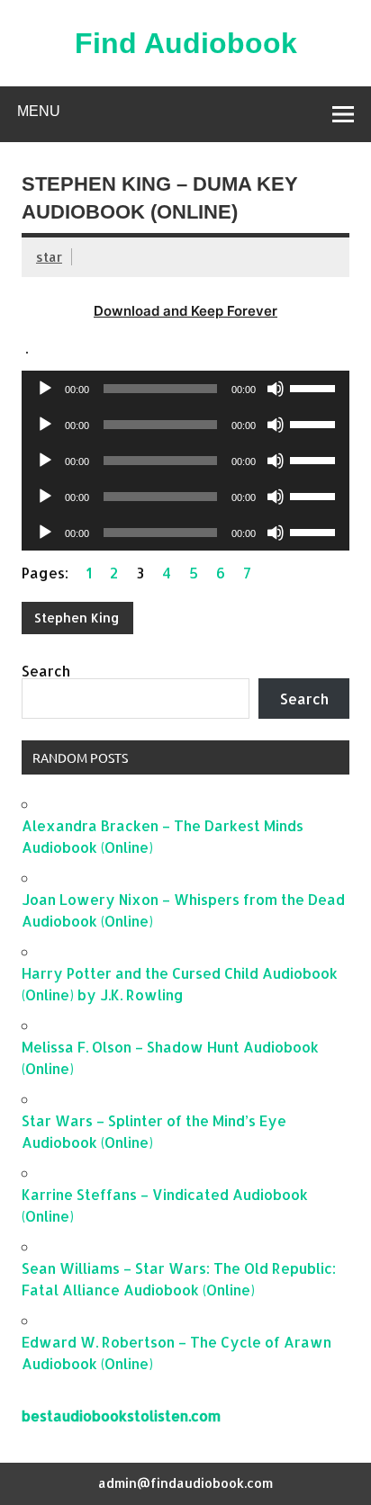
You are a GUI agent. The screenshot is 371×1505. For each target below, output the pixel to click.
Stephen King (77, 617)
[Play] (45, 389)
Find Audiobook (186, 43)
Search (46, 670)
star (49, 256)
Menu (38, 111)
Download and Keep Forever (185, 310)
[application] (185, 389)
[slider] (315, 387)
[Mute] (276, 389)
